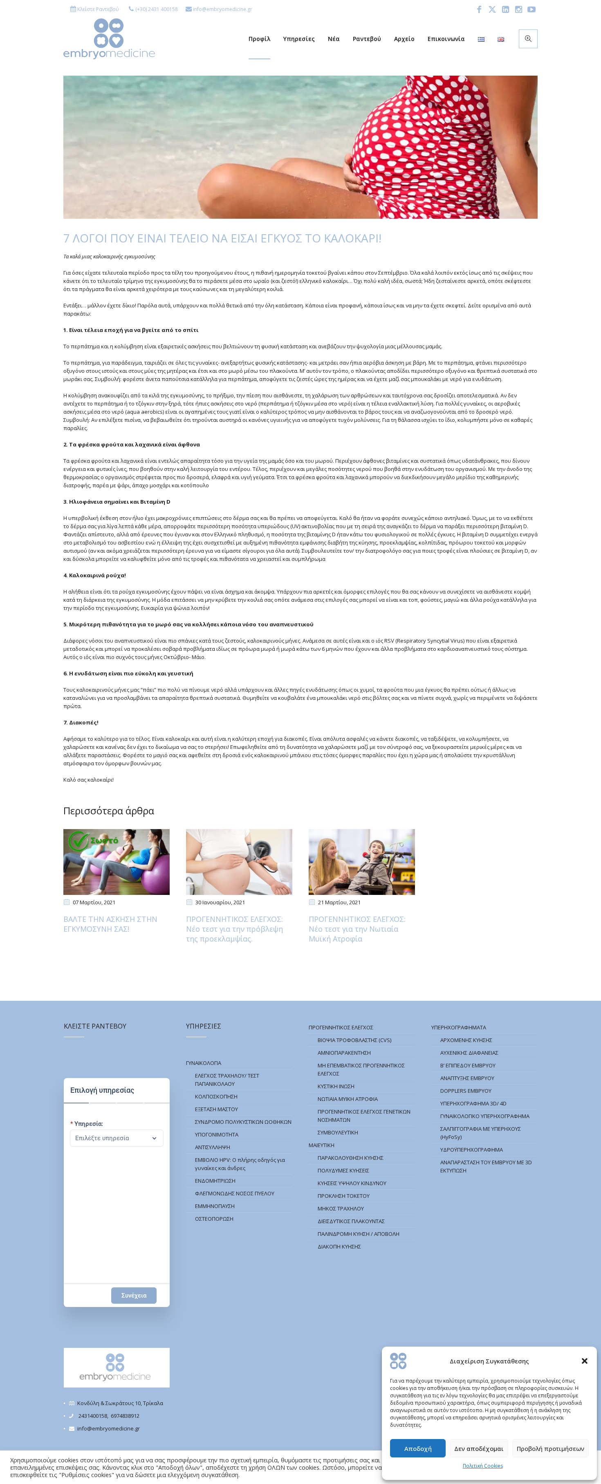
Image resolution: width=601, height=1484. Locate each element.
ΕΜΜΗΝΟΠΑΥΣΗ (215, 1206)
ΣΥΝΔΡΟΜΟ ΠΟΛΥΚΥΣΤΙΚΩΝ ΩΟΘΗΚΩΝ (243, 1121)
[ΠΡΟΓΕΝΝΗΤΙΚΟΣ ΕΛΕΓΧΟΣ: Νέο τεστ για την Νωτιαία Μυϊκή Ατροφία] (362, 862)
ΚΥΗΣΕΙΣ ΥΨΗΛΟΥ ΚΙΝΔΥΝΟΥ (352, 1183)
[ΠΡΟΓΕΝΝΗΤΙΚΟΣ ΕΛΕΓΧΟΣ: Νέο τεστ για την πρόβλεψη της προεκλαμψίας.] (239, 862)
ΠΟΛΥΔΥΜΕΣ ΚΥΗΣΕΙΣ (343, 1170)
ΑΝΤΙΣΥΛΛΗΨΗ (212, 1147)
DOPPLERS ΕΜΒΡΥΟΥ (465, 1090)
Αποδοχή (418, 1448)
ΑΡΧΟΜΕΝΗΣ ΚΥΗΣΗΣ (466, 1040)
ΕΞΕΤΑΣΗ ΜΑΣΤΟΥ (216, 1109)
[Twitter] (492, 9)
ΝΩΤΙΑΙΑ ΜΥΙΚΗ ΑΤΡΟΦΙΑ (348, 1099)
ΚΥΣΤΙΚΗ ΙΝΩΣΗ (336, 1086)
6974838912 (125, 1415)
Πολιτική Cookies (483, 1465)
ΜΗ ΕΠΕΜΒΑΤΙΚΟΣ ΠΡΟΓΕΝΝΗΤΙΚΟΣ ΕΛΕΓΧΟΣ (361, 1069)
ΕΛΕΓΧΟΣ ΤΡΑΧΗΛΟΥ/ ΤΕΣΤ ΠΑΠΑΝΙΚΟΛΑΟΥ (227, 1079)
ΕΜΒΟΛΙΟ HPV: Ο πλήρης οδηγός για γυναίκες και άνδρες (240, 1164)
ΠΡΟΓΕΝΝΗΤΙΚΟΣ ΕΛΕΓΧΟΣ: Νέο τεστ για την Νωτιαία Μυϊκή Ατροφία (357, 929)
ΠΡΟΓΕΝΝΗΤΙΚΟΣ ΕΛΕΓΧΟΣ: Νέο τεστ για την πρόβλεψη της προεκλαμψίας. (234, 929)
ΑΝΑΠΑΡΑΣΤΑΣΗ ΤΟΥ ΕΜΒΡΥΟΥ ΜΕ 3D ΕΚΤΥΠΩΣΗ (486, 1166)
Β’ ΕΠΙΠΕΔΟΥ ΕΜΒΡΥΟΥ (468, 1065)
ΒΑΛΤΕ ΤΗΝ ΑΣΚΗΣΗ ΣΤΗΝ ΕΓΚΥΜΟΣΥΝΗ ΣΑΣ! (110, 924)
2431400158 (92, 1415)
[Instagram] (518, 9)
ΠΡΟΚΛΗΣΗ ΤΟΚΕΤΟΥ (344, 1195)
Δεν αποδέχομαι (479, 1448)
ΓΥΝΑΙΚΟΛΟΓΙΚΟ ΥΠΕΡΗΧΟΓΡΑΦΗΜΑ (484, 1116)
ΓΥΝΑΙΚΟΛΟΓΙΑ (203, 1063)
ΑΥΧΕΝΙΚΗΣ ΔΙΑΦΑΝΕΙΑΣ (469, 1052)
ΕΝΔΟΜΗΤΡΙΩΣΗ (215, 1180)
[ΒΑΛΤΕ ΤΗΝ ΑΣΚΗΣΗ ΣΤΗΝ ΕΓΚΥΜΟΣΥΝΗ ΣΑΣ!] (116, 862)
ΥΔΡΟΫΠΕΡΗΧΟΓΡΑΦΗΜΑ (471, 1149)
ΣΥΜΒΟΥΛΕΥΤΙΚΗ (338, 1132)
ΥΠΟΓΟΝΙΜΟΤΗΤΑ (216, 1134)
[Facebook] (479, 9)
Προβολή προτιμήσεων (550, 1448)
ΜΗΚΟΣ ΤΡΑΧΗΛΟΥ (341, 1208)
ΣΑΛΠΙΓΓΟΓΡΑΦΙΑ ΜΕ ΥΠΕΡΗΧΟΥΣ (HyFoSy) (480, 1133)
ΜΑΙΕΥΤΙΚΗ (321, 1145)
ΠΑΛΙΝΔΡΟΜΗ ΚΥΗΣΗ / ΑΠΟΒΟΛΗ (358, 1233)
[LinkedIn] (505, 9)
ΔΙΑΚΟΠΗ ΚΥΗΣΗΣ (339, 1246)
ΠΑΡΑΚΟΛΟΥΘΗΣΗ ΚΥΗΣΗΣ (350, 1157)
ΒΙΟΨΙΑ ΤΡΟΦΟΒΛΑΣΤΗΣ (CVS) (354, 1040)
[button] (585, 1361)
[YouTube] (531, 9)
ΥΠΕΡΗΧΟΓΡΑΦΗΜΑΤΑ (458, 1027)
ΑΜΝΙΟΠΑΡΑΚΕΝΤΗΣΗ (344, 1052)
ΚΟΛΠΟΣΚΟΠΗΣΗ (216, 1096)
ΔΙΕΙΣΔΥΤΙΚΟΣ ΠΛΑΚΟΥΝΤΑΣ (351, 1221)
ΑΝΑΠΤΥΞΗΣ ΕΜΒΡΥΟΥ (467, 1078)
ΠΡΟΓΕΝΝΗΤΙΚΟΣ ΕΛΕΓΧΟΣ (341, 1027)
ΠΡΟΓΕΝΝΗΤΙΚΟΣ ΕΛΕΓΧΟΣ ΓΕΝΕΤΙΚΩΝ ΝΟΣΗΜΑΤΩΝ (364, 1115)
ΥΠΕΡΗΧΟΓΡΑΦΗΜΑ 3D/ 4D (473, 1103)
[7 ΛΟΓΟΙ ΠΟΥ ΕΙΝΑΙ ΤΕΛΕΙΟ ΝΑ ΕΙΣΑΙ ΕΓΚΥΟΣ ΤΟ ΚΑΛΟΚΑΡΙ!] (300, 146)
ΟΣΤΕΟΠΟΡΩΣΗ (214, 1218)
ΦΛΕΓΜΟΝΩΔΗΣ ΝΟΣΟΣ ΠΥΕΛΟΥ (234, 1193)
